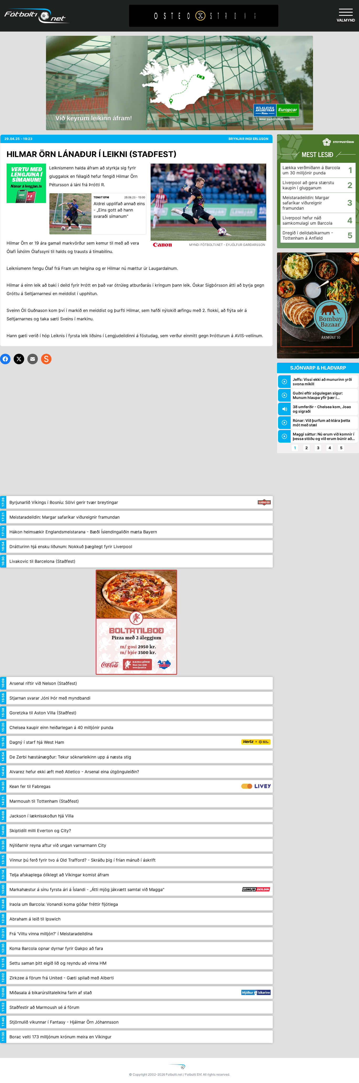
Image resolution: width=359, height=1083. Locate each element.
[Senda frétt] (32, 359)
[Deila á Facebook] (5, 359)
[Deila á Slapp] (46, 359)
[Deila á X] (19, 359)
